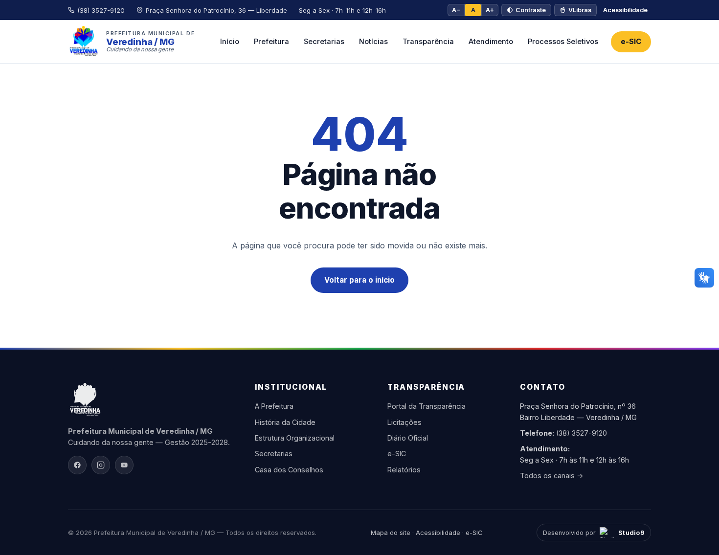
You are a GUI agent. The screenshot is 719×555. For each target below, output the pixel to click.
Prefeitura (271, 41)
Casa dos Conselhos (289, 470)
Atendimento (491, 41)
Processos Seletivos (563, 41)
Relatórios (404, 470)
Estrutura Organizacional (295, 438)
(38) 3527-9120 (581, 433)
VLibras (579, 10)
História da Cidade (285, 422)
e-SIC (631, 41)
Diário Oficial (407, 438)
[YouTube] (124, 465)
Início (229, 41)
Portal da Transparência (426, 406)
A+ (490, 10)
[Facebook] (77, 465)
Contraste (531, 10)
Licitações (404, 422)
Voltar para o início (359, 280)
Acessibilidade (625, 10)
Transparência (428, 41)
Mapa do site (390, 532)
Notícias (373, 41)
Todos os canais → (552, 475)
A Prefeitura (274, 406)
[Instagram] (100, 465)
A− (456, 10)
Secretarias (324, 41)
